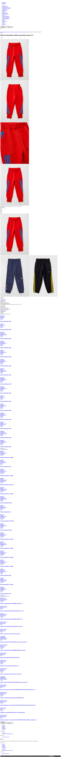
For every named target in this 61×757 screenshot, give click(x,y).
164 (1, 212)
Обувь (3, 23)
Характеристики (3, 311)
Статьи (3, 729)
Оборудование (4, 21)
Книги (3, 15)
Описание (2, 312)
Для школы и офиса (5, 18)
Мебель (3, 11)
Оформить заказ (3, 310)
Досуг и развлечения (5, 16)
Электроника (4, 5)
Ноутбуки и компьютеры (6, 7)
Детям (3, 4)
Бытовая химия (4, 12)
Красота (3, 24)
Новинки (3, 726)
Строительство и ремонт (6, 8)
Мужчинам (4, 3)
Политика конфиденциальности (7, 733)
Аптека (3, 20)
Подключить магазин (5, 753)
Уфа (1, 28)
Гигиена (3, 19)
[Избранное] (0, 30)
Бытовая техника (5, 6)
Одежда (3, 22)
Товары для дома (5, 10)
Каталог (3, 725)
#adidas (1, 32)
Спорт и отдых (4, 14)
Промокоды (4, 728)
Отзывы (1, 313)
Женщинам (4, 2)
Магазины (4, 727)
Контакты (3, 732)
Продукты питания (5, 13)
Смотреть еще (2, 448)
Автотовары (4, 9)
